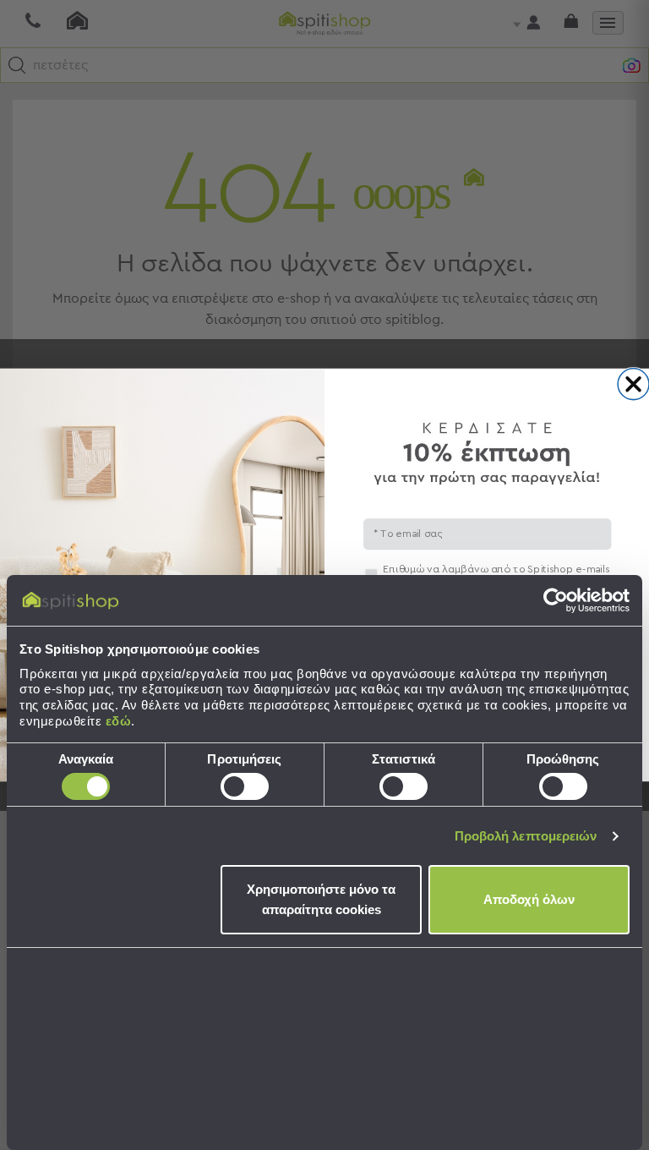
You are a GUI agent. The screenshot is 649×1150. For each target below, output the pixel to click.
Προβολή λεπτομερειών (526, 836)
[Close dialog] (633, 384)
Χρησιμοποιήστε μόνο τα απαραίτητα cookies (321, 899)
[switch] (245, 786)
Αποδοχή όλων (529, 899)
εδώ (119, 721)
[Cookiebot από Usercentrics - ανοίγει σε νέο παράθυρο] (556, 600)
